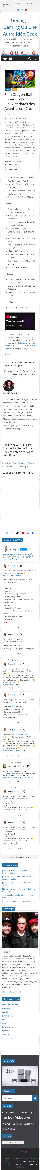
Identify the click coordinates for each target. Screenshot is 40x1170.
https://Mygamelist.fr (11, 773)
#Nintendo (7, 575)
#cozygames (7, 684)
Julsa (4, 1019)
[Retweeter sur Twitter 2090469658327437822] (8, 723)
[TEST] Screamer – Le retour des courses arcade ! (21, 5)
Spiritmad (6, 1031)
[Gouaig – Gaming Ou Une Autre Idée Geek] (5, 58)
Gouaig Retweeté (15, 660)
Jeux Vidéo (16, 1117)
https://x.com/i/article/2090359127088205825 (19, 778)
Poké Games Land (8, 1027)
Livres (27, 1117)
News (14, 89)
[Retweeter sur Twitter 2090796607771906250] (8, 653)
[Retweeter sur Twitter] (8, 660)
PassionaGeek (7, 1023)
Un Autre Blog (7, 1038)
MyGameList (12, 766)
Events (25, 1112)
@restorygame (21, 669)
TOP (20, 1123)
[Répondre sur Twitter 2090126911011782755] (4, 815)
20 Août (19, 664)
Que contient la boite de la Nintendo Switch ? (19, 901)
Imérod (5, 1012)
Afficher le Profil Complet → (12, 992)
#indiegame (16, 684)
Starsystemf (6, 1034)
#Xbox (12, 799)
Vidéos (11, 1128)
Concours (19, 1113)
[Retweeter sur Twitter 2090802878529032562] (8, 627)
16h (18, 566)
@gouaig (8, 354)
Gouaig (10, 566)
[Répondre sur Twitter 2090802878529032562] (4, 627)
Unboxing (29, 1123)
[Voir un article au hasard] (35, 58)
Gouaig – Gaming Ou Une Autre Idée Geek (20, 27)
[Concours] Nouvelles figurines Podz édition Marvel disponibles (19, 373)
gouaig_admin (22, 118)
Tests (14, 1123)
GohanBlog (6, 1008)
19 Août (19, 791)
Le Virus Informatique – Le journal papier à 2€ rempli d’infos (19, 364)
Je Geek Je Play (7, 1016)
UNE (4, 1128)
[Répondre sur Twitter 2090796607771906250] (4, 653)
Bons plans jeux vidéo (10, 1005)
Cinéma (7, 89)
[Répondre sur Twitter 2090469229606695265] (4, 688)
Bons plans (5, 1113)
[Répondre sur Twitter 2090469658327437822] (4, 723)
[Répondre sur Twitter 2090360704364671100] (4, 781)
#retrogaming (16, 575)
